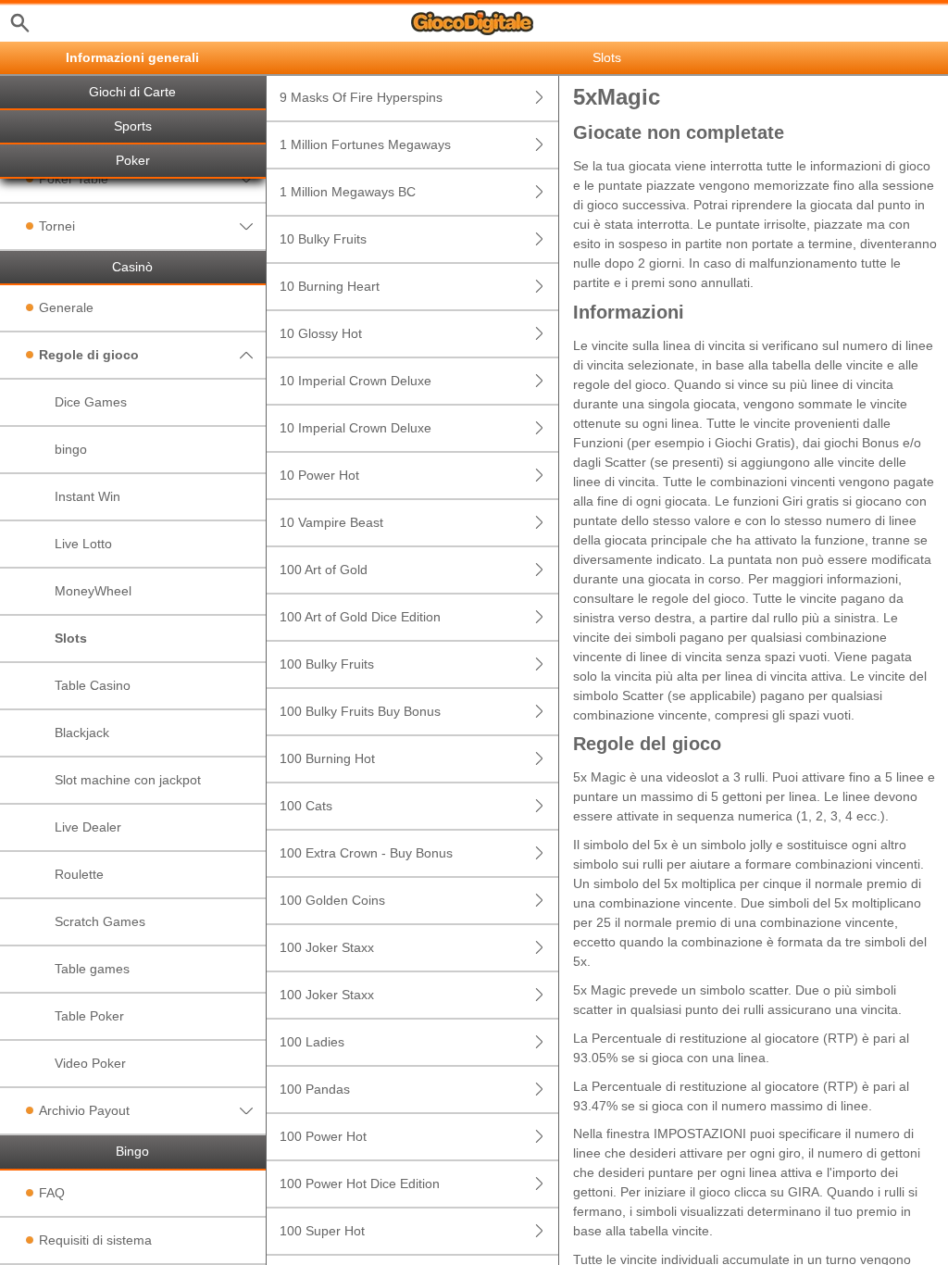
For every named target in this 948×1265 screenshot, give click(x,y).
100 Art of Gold (324, 569)
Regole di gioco (89, 354)
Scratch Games (100, 921)
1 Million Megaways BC (348, 191)
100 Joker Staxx (327, 947)
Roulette (79, 874)
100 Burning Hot (327, 758)
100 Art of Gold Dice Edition (360, 616)
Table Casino (93, 685)
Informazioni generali (132, 58)
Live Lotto (83, 543)
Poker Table (73, 178)
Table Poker (89, 1015)
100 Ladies (312, 1041)
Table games (92, 968)
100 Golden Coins (332, 900)
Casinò (132, 267)
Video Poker (90, 1063)
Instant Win (87, 496)
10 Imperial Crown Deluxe (355, 380)
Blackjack (82, 732)
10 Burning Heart (330, 286)
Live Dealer (88, 827)
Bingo (132, 1152)
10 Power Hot (319, 475)
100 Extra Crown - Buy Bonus (366, 852)
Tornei (57, 226)
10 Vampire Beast (331, 522)
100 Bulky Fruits (327, 664)
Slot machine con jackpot (128, 779)
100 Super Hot (322, 1230)
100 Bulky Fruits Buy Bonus (360, 711)
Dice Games (91, 402)
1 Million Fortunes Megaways (365, 144)
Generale (66, 307)
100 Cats (306, 805)
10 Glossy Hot (321, 333)
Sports (133, 126)
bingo (71, 449)
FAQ (52, 1192)
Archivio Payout (84, 1110)
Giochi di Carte (132, 92)
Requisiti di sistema (95, 1240)
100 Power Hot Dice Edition (360, 1183)
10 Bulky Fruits (323, 239)
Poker (133, 161)
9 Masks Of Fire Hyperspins (361, 97)
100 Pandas (315, 1089)
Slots (71, 638)
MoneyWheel (93, 590)
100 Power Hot (323, 1136)
